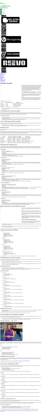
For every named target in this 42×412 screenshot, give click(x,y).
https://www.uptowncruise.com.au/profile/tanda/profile (23, 360)
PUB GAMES (2, 76)
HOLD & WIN (2, 80)
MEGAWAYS (2, 78)
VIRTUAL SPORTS (3, 79)
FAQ (37, 410)
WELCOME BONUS (19, 410)
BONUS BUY (2, 77)
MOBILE (29, 410)
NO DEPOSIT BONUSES (12, 410)
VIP (31, 410)
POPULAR (1, 75)
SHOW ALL (2, 74)
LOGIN (6, 7)
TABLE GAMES (2, 81)
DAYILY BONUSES (25, 410)
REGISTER (3, 7)
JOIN (1, 7)
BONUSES (7, 410)
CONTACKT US (34, 410)
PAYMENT (4, 410)
